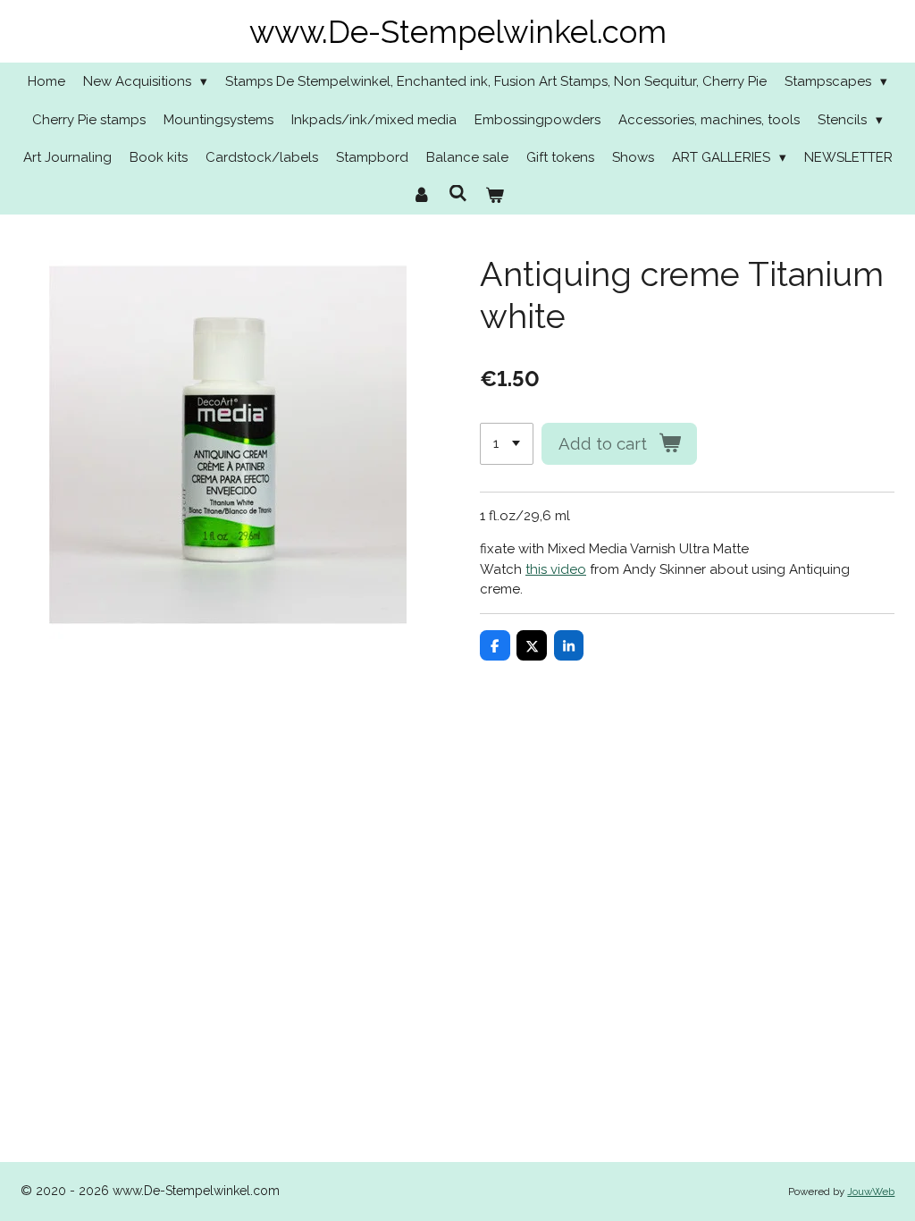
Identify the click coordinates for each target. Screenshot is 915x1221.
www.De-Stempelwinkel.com (458, 31)
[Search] (458, 194)
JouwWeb (870, 1191)
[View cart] (494, 196)
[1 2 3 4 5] (506, 444)
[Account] (421, 196)
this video (555, 569)
